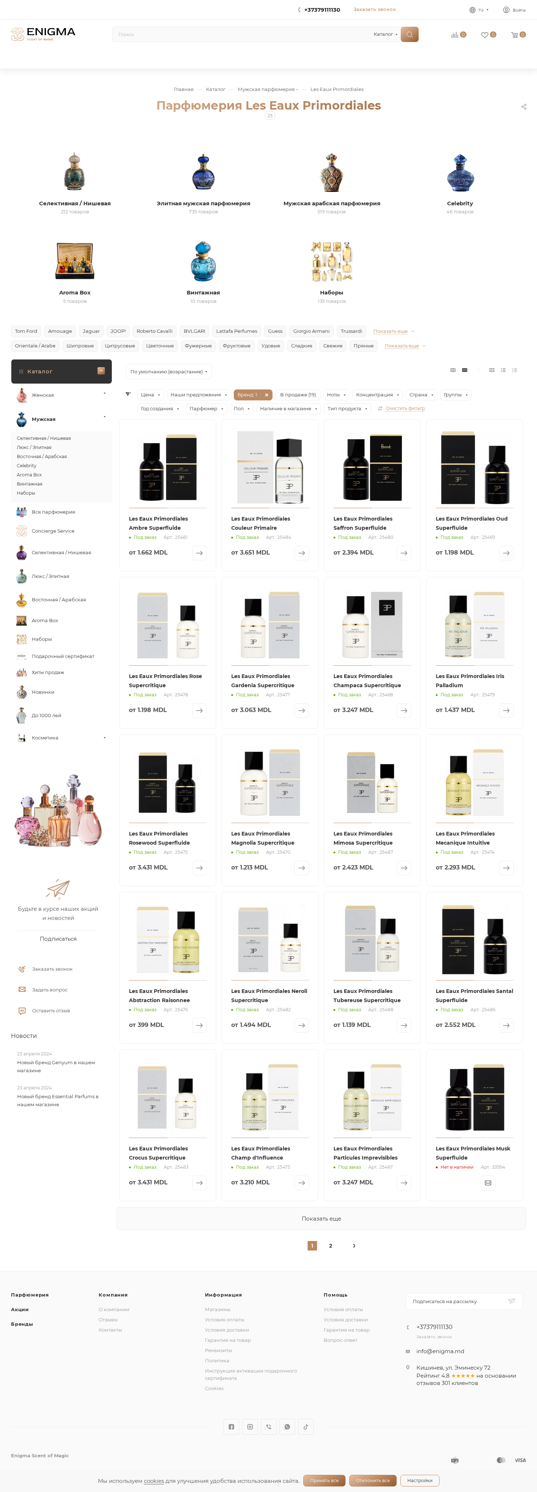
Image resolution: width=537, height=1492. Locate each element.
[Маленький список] (453, 370)
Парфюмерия (30, 1295)
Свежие (333, 346)
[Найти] (410, 34)
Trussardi (351, 331)
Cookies (214, 1388)
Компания (113, 1295)
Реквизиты (218, 1350)
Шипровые (80, 346)
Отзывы (108, 1319)
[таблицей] (514, 370)
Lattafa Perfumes (236, 331)
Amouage (60, 331)
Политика (217, 1360)
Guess (275, 331)
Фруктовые (237, 346)
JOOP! (118, 331)
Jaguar (91, 331)
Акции (20, 1309)
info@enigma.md (440, 1351)
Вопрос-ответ (340, 1340)
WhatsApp (287, 1427)
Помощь (336, 1295)
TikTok (306, 1427)
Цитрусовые (120, 346)
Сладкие (301, 346)
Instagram (250, 1427)
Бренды (22, 1324)
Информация (223, 1295)
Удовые (271, 346)
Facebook (231, 1427)
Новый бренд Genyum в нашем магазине (56, 1066)
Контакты (110, 1330)
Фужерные (198, 346)
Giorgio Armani (311, 331)
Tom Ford (26, 331)
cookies (154, 1480)
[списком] (503, 370)
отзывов (428, 1382)
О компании (114, 1309)
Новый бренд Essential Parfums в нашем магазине (58, 1100)
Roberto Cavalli (155, 331)
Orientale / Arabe (35, 346)
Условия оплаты (224, 1319)
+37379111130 (322, 9)
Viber (269, 1427)
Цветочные (160, 346)
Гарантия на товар (228, 1340)
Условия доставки (227, 1330)
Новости (24, 1035)
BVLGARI (194, 331)
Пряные (364, 346)
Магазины (218, 1309)
